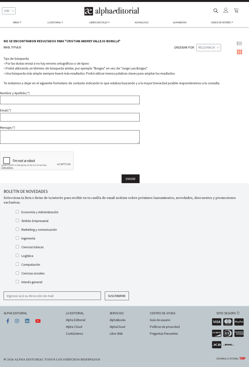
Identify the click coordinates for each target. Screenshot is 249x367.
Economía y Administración (39, 212)
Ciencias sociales (32, 273)
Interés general (31, 282)
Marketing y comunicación (39, 230)
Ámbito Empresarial (34, 221)
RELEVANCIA (206, 47)
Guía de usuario (160, 320)
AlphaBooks (117, 320)
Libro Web (116, 334)
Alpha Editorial (75, 320)
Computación (30, 265)
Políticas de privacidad (165, 327)
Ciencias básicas (32, 247)
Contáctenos (74, 334)
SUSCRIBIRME (117, 296)
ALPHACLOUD (141, 22)
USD (6, 11)
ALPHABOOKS (180, 22)
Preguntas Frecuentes (164, 334)
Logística (27, 256)
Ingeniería (28, 238)
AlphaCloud (117, 327)
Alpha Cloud (74, 327)
